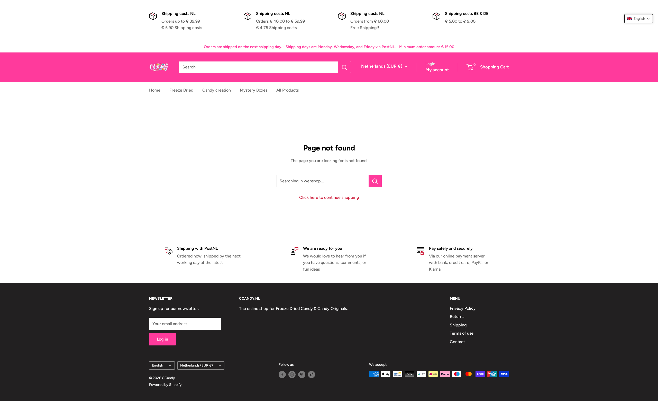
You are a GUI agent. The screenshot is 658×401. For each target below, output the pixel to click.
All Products (287, 90)
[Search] (344, 67)
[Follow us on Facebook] (282, 374)
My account (437, 69)
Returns (457, 316)
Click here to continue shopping (329, 197)
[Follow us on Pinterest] (301, 374)
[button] (639, 18)
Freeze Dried (181, 90)
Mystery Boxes (253, 90)
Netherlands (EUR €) (196, 365)
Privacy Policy (463, 308)
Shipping (458, 325)
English (157, 365)
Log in (162, 339)
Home (154, 90)
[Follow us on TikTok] (311, 374)
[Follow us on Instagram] (292, 374)
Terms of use (461, 333)
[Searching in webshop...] (375, 181)
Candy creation (216, 90)
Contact (457, 341)
